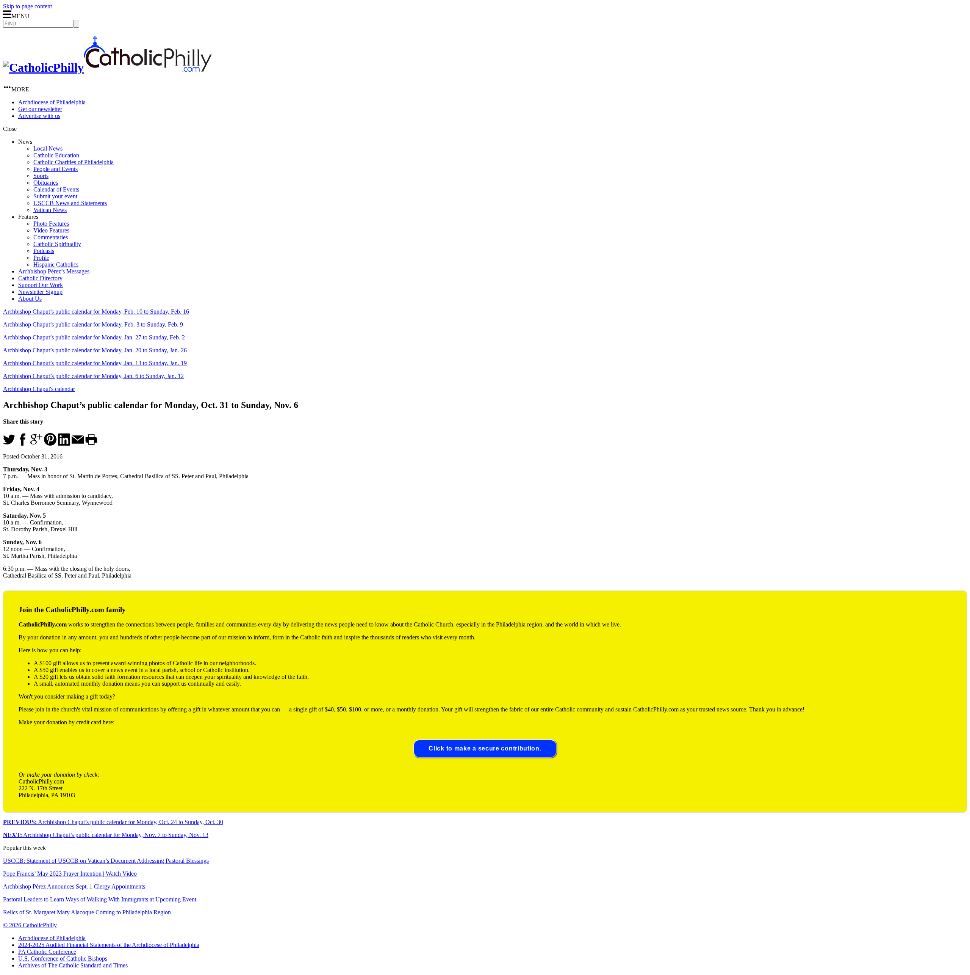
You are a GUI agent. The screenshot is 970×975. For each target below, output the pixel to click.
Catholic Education (56, 155)
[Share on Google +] (36, 443)
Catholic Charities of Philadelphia (73, 162)
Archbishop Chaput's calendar (39, 389)
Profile (41, 257)
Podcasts (43, 251)
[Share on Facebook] (23, 443)
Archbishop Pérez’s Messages (53, 271)
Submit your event (55, 196)
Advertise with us (39, 116)
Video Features (51, 230)
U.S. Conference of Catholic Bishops (62, 958)
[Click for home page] (107, 67)
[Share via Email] (78, 443)
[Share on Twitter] (9, 443)
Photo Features (51, 223)
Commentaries (50, 237)
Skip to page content (27, 6)
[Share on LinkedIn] (64, 443)
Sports (40, 176)
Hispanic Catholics (55, 264)
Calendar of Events (56, 189)
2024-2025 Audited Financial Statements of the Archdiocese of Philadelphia (108, 945)
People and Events (55, 169)
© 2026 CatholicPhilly (30, 925)
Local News (48, 148)
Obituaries (45, 182)
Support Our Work (40, 285)
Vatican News (50, 210)
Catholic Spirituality (57, 244)
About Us (30, 298)
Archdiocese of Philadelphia (52, 102)
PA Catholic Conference (47, 951)
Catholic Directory (40, 278)
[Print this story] (91, 443)
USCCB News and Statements (70, 203)
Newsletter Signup (40, 292)
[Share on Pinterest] (50, 443)
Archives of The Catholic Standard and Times (73, 965)
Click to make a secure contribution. (485, 748)
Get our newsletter (40, 109)
